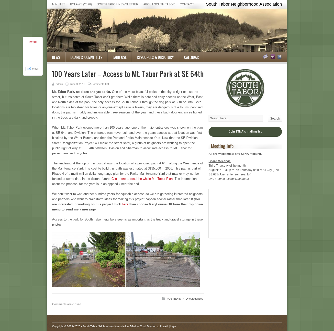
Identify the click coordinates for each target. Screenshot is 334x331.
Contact (187, 4)
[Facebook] (279, 58)
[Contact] (264, 58)
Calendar (191, 57)
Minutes (58, 4)
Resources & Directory (155, 57)
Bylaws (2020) (81, 4)
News (56, 57)
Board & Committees (86, 57)
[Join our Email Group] (272, 58)
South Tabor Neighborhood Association (106, 326)
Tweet (33, 42)
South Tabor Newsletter (117, 4)
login (173, 326)
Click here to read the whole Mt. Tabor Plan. (142, 179)
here (125, 204)
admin (59, 84)
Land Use (120, 57)
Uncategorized (194, 298)
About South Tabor (159, 4)
